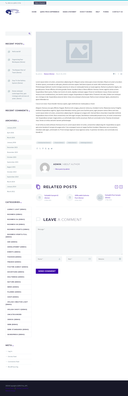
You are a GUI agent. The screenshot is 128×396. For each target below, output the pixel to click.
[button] (116, 186)
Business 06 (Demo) (16, 224)
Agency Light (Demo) (16, 209)
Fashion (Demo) (14, 257)
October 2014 (11, 172)
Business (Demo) (14, 214)
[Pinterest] (43, 148)
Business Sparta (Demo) (18, 229)
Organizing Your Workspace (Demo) (18, 60)
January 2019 (11, 128)
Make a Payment (40, 3)
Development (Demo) (44, 143)
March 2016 (11, 138)
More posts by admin (62, 169)
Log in (10, 351)
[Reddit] (51, 148)
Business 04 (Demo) (16, 219)
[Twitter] (40, 148)
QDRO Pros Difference (49, 12)
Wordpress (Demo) (16, 334)
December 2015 (12, 147)
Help (98, 12)
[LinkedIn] (49, 148)
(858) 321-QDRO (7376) (14, 3)
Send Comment (47, 271)
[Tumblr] (46, 148)
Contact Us (117, 12)
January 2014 (11, 187)
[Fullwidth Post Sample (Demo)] (100, 197)
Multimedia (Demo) (15, 277)
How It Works (86, 12)
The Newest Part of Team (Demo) (18, 71)
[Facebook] (37, 148)
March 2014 (11, 182)
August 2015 (11, 167)
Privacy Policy (10, 388)
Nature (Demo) (49, 74)
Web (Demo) (12, 324)
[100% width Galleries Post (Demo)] (70, 198)
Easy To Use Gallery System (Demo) (18, 81)
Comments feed (13, 362)
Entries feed (12, 356)
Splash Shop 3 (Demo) (17, 309)
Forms (106, 12)
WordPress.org (13, 367)
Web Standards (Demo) (18, 329)
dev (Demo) (12, 242)
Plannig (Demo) (14, 292)
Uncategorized (14, 314)
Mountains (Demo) (15, 272)
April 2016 (10, 133)
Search (29, 33)
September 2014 (12, 177)
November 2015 (12, 152)
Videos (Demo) (13, 319)
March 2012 (11, 191)
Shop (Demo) (13, 297)
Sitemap (18, 388)
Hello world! (16, 51)
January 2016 (11, 142)
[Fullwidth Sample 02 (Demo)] (40, 198)
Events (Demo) (13, 252)
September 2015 (12, 162)
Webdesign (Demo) (86, 143)
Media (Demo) (72, 143)
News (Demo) (13, 287)
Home (34, 12)
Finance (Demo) (59, 143)
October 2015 (11, 157)
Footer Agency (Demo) (17, 267)
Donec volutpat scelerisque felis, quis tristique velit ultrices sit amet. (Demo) (20, 94)
